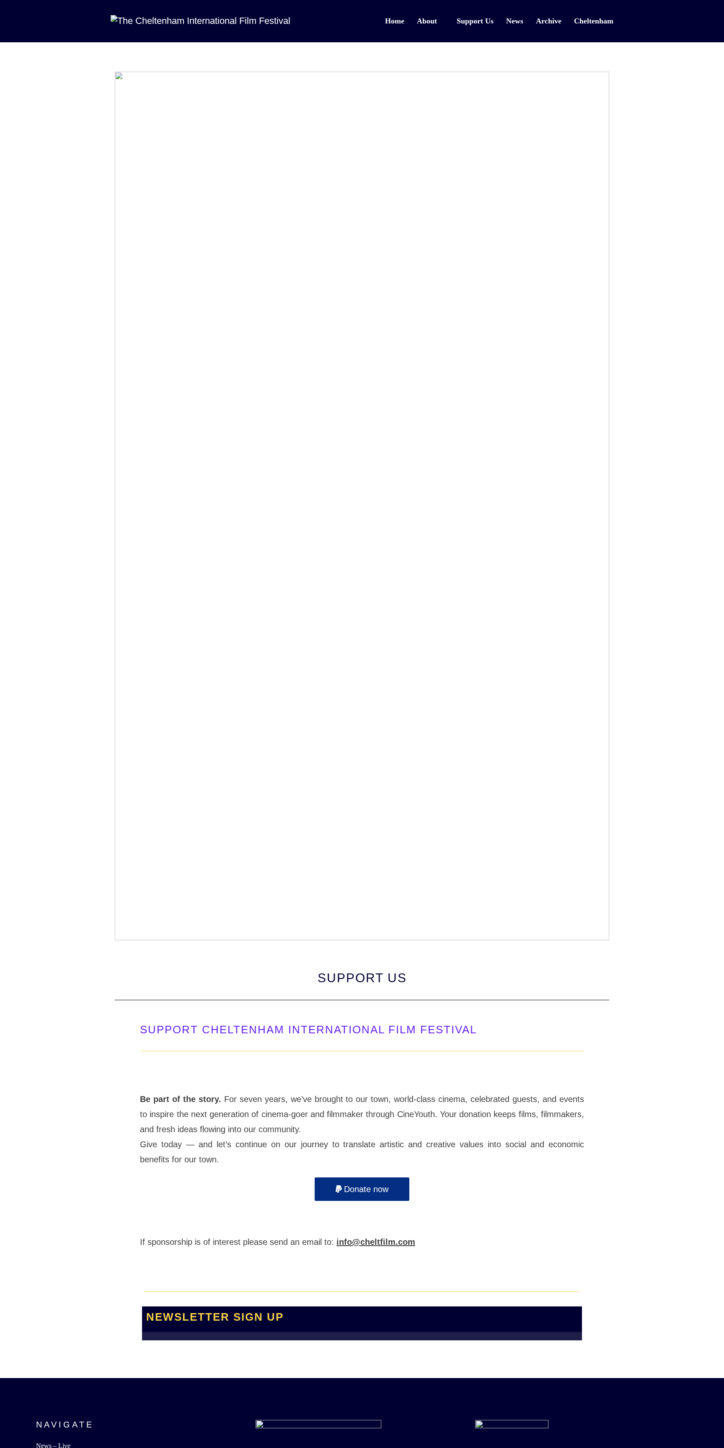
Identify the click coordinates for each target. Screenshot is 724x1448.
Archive (548, 21)
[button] (362, 1189)
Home (394, 21)
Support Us (475, 21)
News (514, 21)
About (427, 21)
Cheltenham (593, 21)
